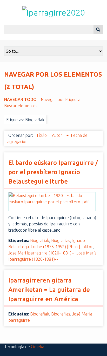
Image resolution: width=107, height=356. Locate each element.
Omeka (37, 346)
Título (42, 135)
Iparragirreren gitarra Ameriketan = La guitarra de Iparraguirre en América (49, 290)
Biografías (60, 240)
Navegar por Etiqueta (60, 99)
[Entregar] (98, 29)
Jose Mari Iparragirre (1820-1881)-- (41, 253)
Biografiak (39, 240)
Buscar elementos (20, 105)
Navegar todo (20, 99)
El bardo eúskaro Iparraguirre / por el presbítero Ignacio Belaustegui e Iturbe (53, 172)
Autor (57, 135)
